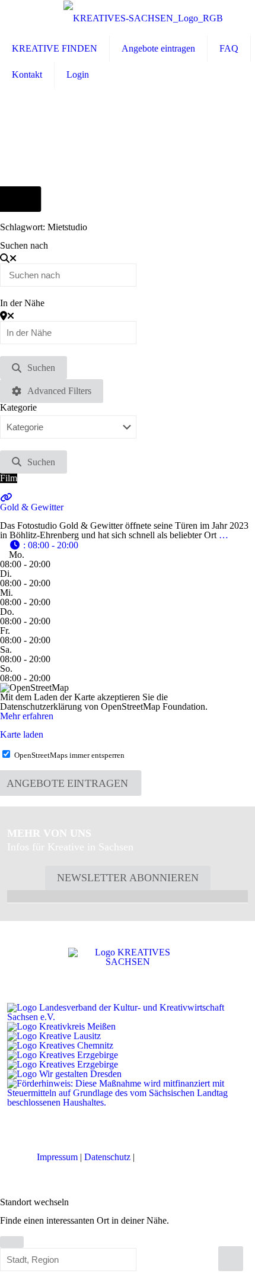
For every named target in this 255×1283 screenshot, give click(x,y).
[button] (43, 545)
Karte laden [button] (21, 734)
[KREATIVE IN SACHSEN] (143, 18)
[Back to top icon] (230, 1258)
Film (8, 478)
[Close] (12, 1242)
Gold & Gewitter (31, 507)
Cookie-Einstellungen (177, 1157)
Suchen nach (24, 245)
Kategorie (18, 407)
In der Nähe (22, 303)
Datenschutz (107, 1157)
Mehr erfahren (26, 716)
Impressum (57, 1157)
